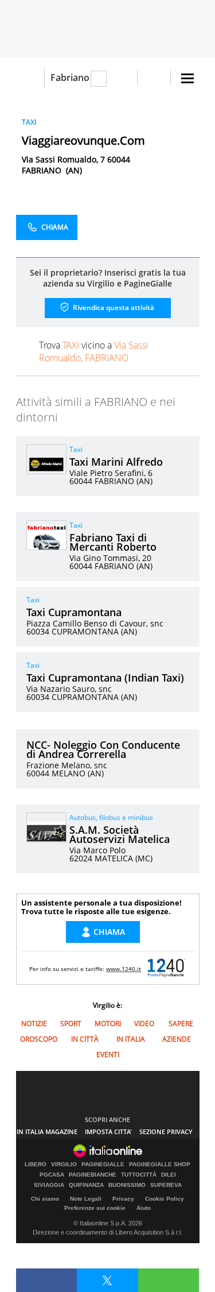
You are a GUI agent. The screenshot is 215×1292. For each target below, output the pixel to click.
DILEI (168, 1175)
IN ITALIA (130, 1039)
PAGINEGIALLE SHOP (159, 1164)
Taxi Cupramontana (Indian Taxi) (105, 677)
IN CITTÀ (85, 1039)
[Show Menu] (187, 78)
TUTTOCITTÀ (139, 1175)
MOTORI (108, 1023)
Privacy (123, 1199)
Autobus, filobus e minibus (111, 817)
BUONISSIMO (127, 1185)
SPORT (70, 1023)
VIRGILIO (64, 1164)
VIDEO (144, 1023)
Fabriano (69, 77)
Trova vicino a (93, 351)
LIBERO (35, 1164)
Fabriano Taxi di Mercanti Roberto (113, 542)
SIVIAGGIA (49, 1185)
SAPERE (181, 1023)
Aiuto (143, 1208)
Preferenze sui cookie (95, 1208)
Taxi (76, 449)
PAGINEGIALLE (102, 1164)
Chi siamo (45, 1199)
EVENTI (107, 1054)
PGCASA (52, 1175)
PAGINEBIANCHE (92, 1175)
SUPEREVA (166, 1185)
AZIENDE (176, 1039)
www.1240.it (123, 969)
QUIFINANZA (86, 1185)
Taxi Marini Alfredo (116, 462)
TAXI (29, 122)
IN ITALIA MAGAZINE (47, 1131)
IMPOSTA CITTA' (108, 1131)
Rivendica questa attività (112, 307)
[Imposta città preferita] (30, 77)
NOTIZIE (34, 1023)
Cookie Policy (164, 1199)
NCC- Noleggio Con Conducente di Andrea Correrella (103, 749)
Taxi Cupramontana (74, 612)
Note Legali (85, 1199)
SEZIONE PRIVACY (166, 1131)
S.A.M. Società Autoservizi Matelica (119, 834)
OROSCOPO (38, 1039)
